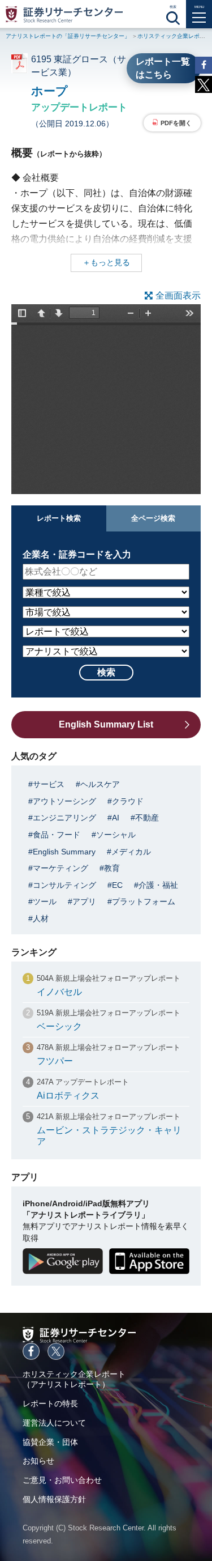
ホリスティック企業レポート (174, 36)
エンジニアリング (64, 817)
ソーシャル (116, 834)
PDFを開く (176, 123)
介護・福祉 (158, 885)
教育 (112, 868)
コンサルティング (64, 885)
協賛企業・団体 (50, 1442)
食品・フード (56, 834)
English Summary (64, 851)
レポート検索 (59, 518)
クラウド (128, 801)
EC (117, 885)
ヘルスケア (100, 784)
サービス (48, 784)
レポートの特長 (50, 1403)
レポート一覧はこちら (163, 68)
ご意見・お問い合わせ (62, 1480)
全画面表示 (178, 295)
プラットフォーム (143, 901)
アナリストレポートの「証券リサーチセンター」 (68, 36)
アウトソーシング (64, 801)
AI (115, 817)
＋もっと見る (106, 262)
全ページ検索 (153, 518)
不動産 (147, 817)
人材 (41, 918)
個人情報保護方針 (54, 1499)
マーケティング (60, 868)
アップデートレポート (79, 107)
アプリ (84, 901)
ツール (45, 901)
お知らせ (38, 1460)
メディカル (131, 851)
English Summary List (106, 724)
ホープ (49, 90)
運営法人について (54, 1422)
